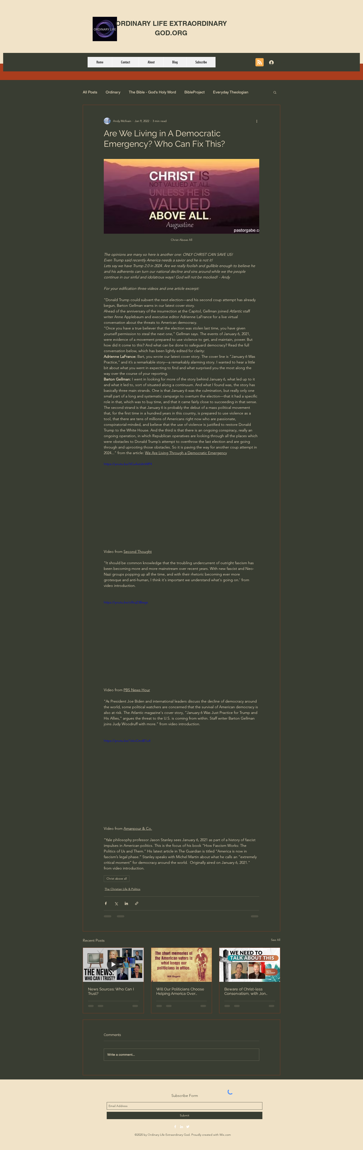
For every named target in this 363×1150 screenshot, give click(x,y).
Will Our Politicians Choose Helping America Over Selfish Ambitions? (180, 991)
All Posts (90, 92)
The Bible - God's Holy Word (152, 92)
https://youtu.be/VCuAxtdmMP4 (128, 464)
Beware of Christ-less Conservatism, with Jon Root (245, 991)
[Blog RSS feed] (259, 62)
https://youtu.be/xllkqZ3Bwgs (126, 602)
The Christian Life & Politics (122, 889)
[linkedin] (181, 1127)
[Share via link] (137, 903)
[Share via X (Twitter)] (116, 903)
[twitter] (188, 1127)
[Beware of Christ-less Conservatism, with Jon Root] (249, 965)
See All (275, 940)
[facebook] (175, 1127)
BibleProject (194, 92)
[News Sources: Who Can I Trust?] (113, 965)
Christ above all (117, 878)
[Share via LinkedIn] (126, 903)
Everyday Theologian (230, 92)
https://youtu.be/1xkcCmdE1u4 (127, 741)
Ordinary (113, 92)
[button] (275, 92)
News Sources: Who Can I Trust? (111, 991)
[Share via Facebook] (106, 903)
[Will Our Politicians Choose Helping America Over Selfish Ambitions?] (181, 965)
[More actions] (256, 120)
